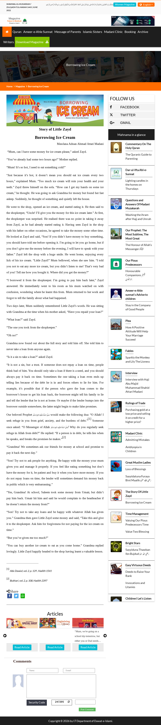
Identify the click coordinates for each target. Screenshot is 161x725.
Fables (129, 351)
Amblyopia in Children (133, 449)
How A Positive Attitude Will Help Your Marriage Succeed (136, 333)
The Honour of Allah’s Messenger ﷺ (138, 247)
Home (9, 86)
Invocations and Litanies (135, 585)
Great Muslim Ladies (138, 462)
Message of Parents (67, 32)
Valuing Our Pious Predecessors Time (137, 522)
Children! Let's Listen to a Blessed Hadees (138, 600)
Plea (128, 320)
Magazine (20, 86)
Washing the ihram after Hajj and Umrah (138, 217)
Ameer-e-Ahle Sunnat (38, 32)
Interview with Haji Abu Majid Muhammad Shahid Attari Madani (137, 385)
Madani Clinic (113, 32)
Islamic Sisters (92, 32)
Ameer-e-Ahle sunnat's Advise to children (136, 294)
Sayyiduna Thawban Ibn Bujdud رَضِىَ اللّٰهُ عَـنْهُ (137, 551)
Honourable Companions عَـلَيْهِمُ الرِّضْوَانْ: (135, 275)
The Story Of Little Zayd (136, 494)
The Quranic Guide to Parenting (138, 156)
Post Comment (87, 709)
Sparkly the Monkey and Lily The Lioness (137, 359)
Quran (17, 32)
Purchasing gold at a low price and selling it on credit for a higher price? (137, 416)
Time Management (137, 513)
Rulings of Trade (135, 403)
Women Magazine (125, 4)
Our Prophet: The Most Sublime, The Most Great (136, 234)
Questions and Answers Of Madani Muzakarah (137, 204)
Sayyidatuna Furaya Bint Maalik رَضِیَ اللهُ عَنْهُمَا (138, 478)
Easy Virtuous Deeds (138, 565)
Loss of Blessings (135, 469)
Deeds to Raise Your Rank (137, 573)
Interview (131, 373)
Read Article (22, 647)
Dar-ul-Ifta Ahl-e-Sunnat (136, 172)
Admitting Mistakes (137, 439)
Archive (143, 32)
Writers (8, 42)
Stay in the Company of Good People (138, 307)
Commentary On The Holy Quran (138, 146)
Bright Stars (132, 543)
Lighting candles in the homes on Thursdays (136, 184)
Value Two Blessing (137, 531)
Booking (130, 32)
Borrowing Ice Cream (138, 502)
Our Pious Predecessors (133, 262)
